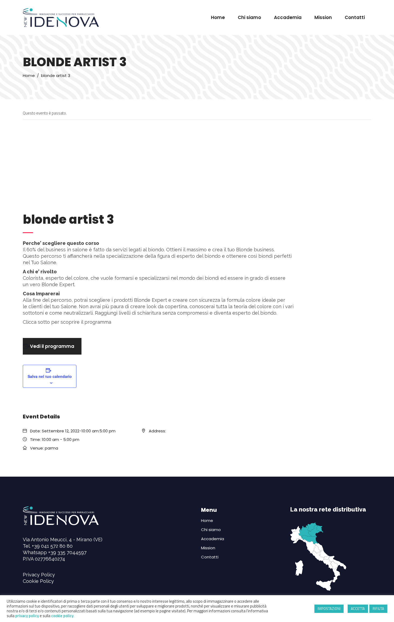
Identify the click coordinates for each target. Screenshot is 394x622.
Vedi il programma (52, 346)
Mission (208, 548)
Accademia (212, 539)
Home (29, 75)
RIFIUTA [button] (378, 608)
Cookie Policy (38, 581)
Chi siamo (211, 529)
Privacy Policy (39, 574)
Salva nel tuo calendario (50, 376)
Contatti (209, 557)
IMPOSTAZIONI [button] (329, 608)
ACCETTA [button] (358, 608)
